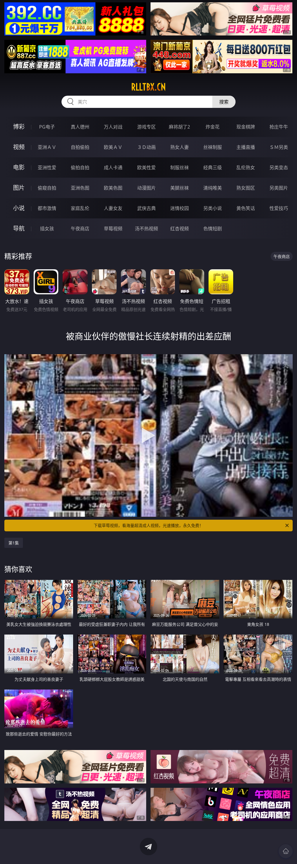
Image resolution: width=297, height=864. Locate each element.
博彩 (19, 127)
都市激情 (47, 208)
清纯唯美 (212, 188)
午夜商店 (80, 228)
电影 (19, 167)
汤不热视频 (146, 228)
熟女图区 (245, 188)
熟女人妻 (179, 147)
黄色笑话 (245, 208)
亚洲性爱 (47, 167)
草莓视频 (113, 228)
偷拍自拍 (80, 167)
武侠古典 (146, 208)
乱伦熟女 (245, 167)
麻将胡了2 (179, 127)
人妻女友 (113, 208)
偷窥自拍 (47, 188)
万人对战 (113, 127)
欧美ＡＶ (113, 147)
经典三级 (212, 167)
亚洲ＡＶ (47, 147)
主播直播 (245, 147)
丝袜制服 (212, 147)
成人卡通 (113, 167)
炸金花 (213, 127)
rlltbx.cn (148, 87)
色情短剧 (212, 228)
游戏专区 (146, 127)
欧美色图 (113, 188)
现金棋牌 (245, 127)
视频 (19, 147)
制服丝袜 (179, 167)
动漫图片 (146, 188)
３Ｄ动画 (146, 147)
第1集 (13, 543)
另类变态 (278, 167)
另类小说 (212, 208)
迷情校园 (179, 208)
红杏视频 (179, 228)
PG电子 (47, 127)
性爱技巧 (278, 208)
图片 (19, 188)
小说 (19, 208)
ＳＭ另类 (278, 147)
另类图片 (278, 188)
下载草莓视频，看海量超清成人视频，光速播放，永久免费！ (148, 525)
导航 (19, 228)
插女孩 (47, 228)
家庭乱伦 (80, 208)
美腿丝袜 (179, 188)
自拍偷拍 (80, 147)
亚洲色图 (80, 188)
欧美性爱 (146, 167)
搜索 (224, 102)
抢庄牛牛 (278, 127)
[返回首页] (286, 851)
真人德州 (80, 127)
